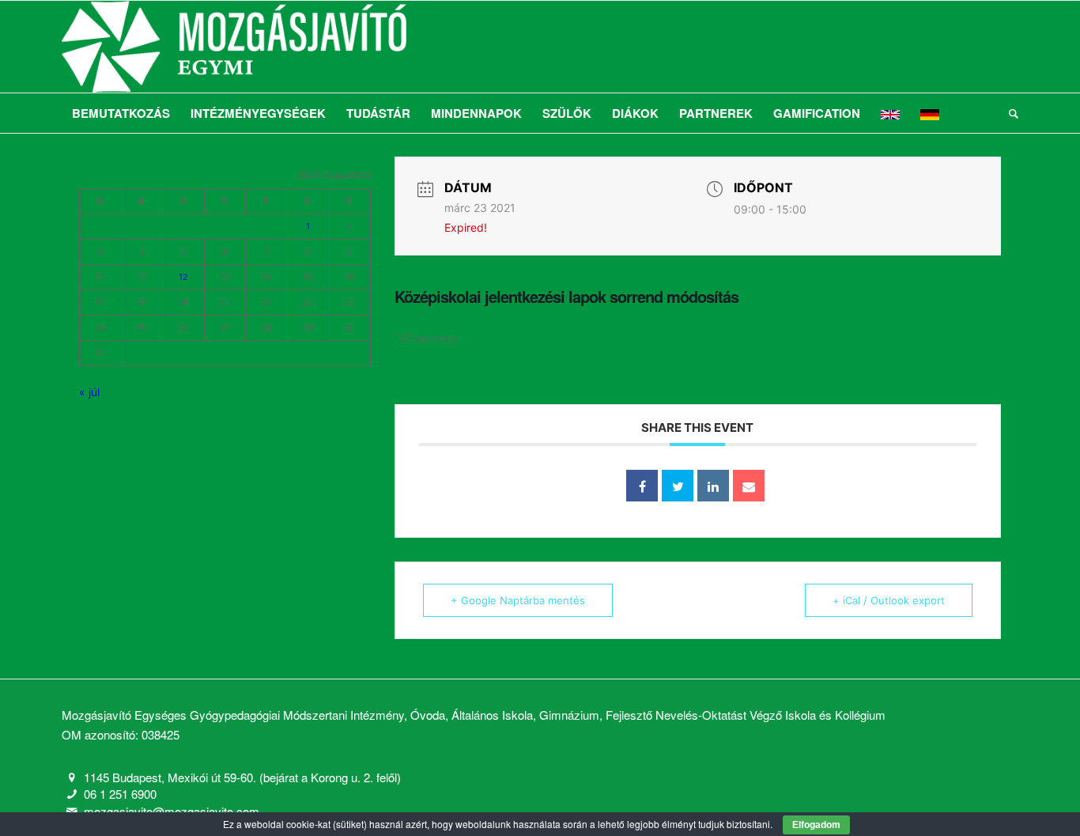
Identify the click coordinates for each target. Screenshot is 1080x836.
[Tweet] (677, 485)
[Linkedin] (713, 485)
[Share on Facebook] (642, 485)
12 (183, 276)
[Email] (749, 485)
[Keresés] (1008, 113)
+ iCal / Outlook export (889, 600)
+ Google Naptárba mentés (518, 600)
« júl (89, 392)
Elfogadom (816, 824)
